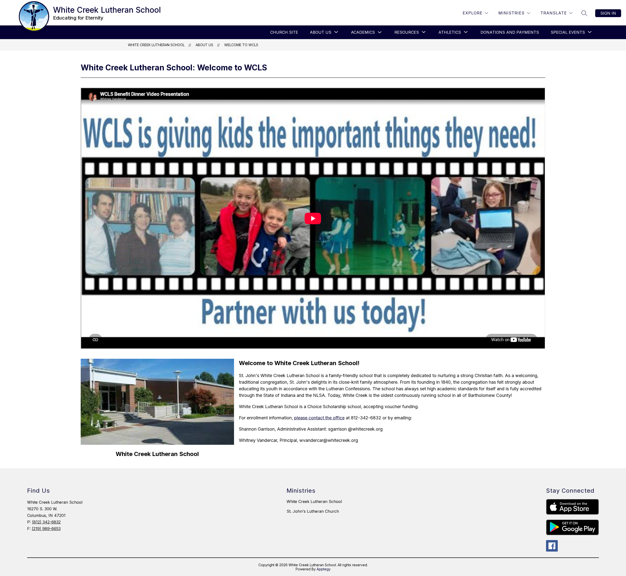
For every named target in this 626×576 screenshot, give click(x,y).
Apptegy (324, 569)
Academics (363, 32)
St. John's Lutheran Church (313, 511)
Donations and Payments (510, 32)
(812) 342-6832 (46, 522)
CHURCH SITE (284, 32)
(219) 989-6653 (46, 528)
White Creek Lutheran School (156, 45)
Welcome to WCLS (241, 45)
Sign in (608, 13)
